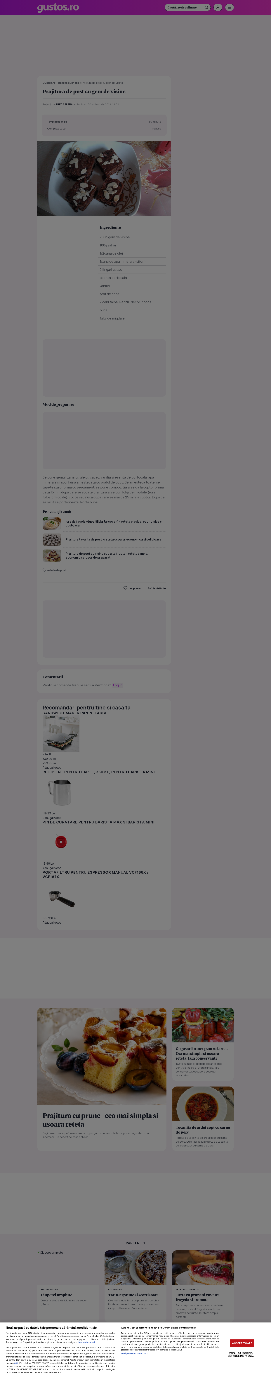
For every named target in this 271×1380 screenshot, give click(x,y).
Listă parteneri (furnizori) (134, 1353)
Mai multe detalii (87, 1342)
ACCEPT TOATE (242, 1343)
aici (16, 1363)
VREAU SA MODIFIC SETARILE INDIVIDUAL (241, 1354)
